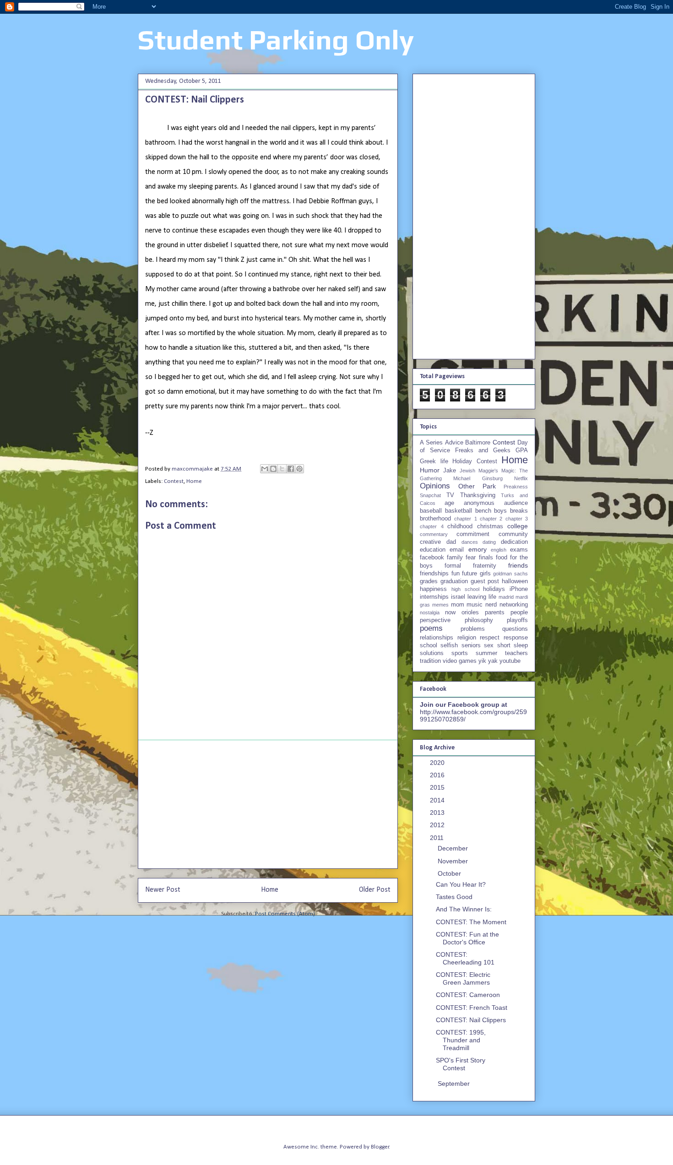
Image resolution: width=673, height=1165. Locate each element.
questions (515, 629)
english (498, 550)
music (475, 604)
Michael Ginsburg (477, 478)
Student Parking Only (276, 39)
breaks (519, 511)
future (469, 573)
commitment (472, 534)
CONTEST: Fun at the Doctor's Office (467, 938)
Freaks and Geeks (482, 450)
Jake (449, 470)
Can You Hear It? (461, 884)
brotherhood (435, 518)
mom (457, 604)
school (428, 645)
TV (450, 495)
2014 (438, 800)
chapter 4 (432, 526)
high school (465, 589)
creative (430, 542)
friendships (434, 573)
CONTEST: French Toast (471, 1007)
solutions (432, 653)
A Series (431, 442)
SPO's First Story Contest (460, 1064)
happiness (433, 589)
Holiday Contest (474, 461)
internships (434, 597)
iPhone (519, 589)
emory (477, 549)
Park (489, 486)
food (501, 557)
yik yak (488, 661)
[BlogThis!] (273, 468)
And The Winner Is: (464, 909)
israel (458, 597)
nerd (491, 604)
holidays (494, 589)
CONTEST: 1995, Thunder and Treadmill (461, 1040)
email (457, 550)
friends (518, 565)
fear (471, 557)
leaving (476, 597)
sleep (521, 645)
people (519, 612)
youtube (510, 661)
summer (486, 653)
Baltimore (477, 442)
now (450, 612)
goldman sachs (510, 573)
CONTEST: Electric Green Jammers (463, 978)
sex (489, 645)
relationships (436, 637)
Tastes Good (454, 896)
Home (194, 481)
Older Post (375, 890)
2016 (438, 775)
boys (500, 511)
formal (453, 566)
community (513, 534)
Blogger (380, 1147)
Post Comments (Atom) (285, 914)
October (450, 873)
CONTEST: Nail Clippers (471, 1020)
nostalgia (430, 612)
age (449, 503)
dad (451, 542)
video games (460, 661)
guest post (485, 581)
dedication (514, 542)
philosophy (479, 620)
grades (429, 581)
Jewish (467, 470)
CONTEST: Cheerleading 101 (465, 958)
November (454, 861)
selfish (449, 645)
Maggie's (488, 470)
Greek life (434, 461)
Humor (430, 470)
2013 (438, 812)
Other (466, 486)
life (492, 597)
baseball (431, 511)
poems (431, 628)
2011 (437, 837)
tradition (430, 661)
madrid (506, 597)
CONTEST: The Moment (471, 922)
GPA (522, 450)
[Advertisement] (267, 804)
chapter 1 (465, 518)
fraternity (484, 566)
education (432, 550)
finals (486, 557)
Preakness (516, 486)
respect (489, 637)
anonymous (479, 503)
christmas (490, 526)
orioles (470, 612)
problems (473, 629)
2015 (438, 787)
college (517, 526)
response (516, 637)
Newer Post (162, 890)
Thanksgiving (477, 495)
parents (495, 612)
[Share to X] (282, 468)
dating (489, 542)
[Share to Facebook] (290, 468)
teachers (516, 653)
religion (466, 637)
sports (459, 653)
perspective (435, 620)
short (503, 645)
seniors (471, 645)
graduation (454, 581)
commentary (434, 534)
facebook (432, 557)
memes (440, 604)
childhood (459, 526)
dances (469, 542)
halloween (515, 581)
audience (516, 503)
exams (519, 550)
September (455, 1083)
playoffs (517, 620)
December (454, 848)
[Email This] (264, 468)
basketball (458, 511)
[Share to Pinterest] (299, 468)
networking (513, 604)
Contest (174, 481)
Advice (454, 442)
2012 (438, 825)
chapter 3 (516, 518)
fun (455, 573)
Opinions (435, 486)
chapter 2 (491, 518)
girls (485, 573)
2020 (438, 762)
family (455, 557)
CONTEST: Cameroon (468, 994)
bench (483, 511)
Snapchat (430, 495)
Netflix (521, 478)
